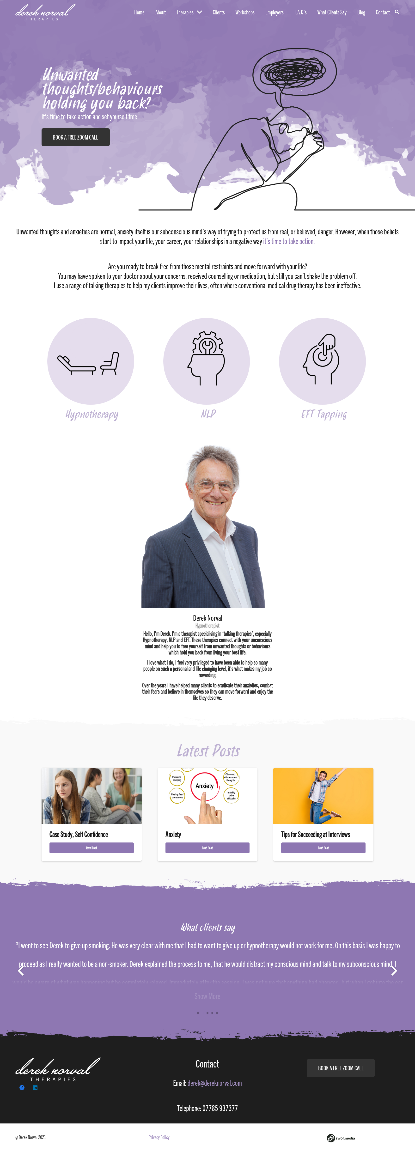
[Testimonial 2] (207, 970)
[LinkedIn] (35, 1087)
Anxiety (173, 834)
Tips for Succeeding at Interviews (315, 834)
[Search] (397, 12)
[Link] (45, 12)
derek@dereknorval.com (215, 1082)
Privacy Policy (159, 1137)
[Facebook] (22, 1087)
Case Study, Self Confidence (78, 834)
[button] (197, 1013)
